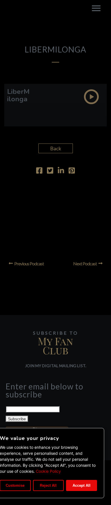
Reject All (48, 485)
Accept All (82, 485)
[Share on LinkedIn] (61, 171)
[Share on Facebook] (39, 171)
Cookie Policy (48, 471)
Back (55, 148)
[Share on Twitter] (50, 171)
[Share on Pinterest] (71, 171)
